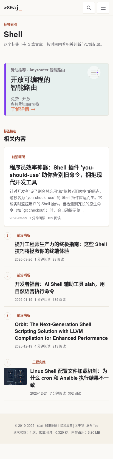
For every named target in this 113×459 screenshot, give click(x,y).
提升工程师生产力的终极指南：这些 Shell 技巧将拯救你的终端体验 (61, 248)
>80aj (13, 7)
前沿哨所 (18, 156)
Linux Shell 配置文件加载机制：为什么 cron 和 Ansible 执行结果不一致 (69, 378)
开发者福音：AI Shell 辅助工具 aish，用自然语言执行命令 (60, 287)
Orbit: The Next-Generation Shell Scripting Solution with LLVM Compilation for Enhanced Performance (61, 331)
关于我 (79, 425)
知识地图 (51, 425)
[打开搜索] (89, 8)
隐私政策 (66, 425)
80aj (40, 425)
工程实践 (39, 362)
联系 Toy (92, 425)
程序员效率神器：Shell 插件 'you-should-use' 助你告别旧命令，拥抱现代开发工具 (56, 174)
